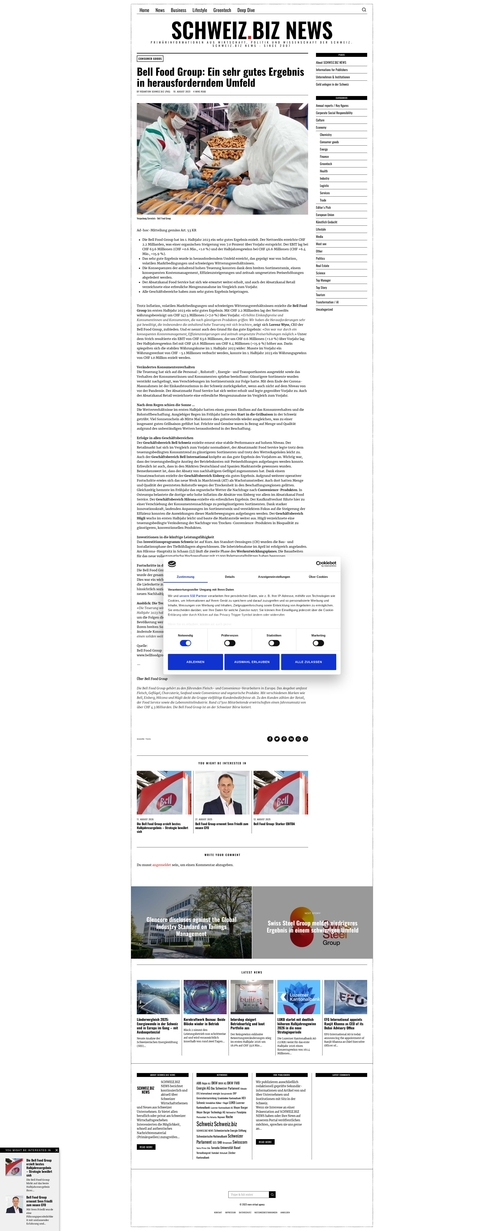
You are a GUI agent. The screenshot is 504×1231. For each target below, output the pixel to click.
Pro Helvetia (212, 1117)
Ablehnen (195, 661)
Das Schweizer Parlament (225, 1088)
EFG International (204, 1093)
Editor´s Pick (323, 207)
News (160, 9)
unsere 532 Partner (193, 595)
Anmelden (285, 1212)
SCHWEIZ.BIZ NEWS (204, 1130)
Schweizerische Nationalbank (211, 1136)
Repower (221, 1117)
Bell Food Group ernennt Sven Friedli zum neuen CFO (221, 825)
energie (216, 1093)
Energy (324, 149)
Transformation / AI (327, 302)
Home (144, 9)
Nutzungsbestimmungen (266, 1212)
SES (215, 1142)
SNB (219, 1142)
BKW (214, 1082)
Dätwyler (243, 1088)
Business (178, 9)
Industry (324, 178)
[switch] (229, 643)
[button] (272, 1194)
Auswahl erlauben (252, 661)
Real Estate (322, 265)
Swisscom (240, 1142)
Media (319, 236)
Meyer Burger (241, 1107)
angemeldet (161, 865)
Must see (321, 243)
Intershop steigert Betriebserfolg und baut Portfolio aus (248, 1023)
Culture (320, 120)
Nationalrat (231, 1112)
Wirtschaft (223, 1152)
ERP (234, 1093)
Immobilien (210, 1103)
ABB (198, 1083)
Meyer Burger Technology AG (210, 1112)
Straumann (227, 1142)
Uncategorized (324, 309)
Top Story (321, 287)
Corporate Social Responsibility (334, 112)
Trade (323, 200)
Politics (320, 258)
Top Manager (323, 280)
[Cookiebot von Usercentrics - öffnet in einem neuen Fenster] (319, 564)
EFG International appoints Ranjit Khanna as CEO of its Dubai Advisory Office (343, 1023)
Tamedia (215, 1147)
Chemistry (326, 134)
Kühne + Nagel (222, 1103)
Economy (321, 127)
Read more (146, 1147)
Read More (265, 1142)
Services (325, 192)
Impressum (230, 1212)
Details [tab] (230, 576)
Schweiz (204, 1123)
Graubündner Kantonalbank (229, 1098)
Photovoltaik (201, 1117)
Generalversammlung (206, 1098)
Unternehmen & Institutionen (333, 77)
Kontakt (218, 1212)
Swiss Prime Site (203, 1148)
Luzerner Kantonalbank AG (222, 1107)
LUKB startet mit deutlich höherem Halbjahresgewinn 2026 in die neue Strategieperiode (296, 1025)
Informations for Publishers (332, 69)
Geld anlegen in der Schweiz (332, 84)
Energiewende (226, 1093)
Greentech (222, 9)
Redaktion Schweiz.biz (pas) (155, 91)
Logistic (324, 185)
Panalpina (241, 1112)
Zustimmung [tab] (185, 576)
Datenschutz (245, 1212)
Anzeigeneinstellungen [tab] (274, 576)
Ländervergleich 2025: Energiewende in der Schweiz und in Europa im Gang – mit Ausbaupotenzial (157, 1025)
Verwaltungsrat (203, 1153)
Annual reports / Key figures (332, 105)
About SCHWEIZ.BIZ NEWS (331, 62)
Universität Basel (230, 1147)
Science (320, 273)
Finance (324, 156)
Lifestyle (200, 9)
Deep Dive (246, 9)
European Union (325, 214)
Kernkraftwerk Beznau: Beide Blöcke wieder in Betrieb (204, 1021)
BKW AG (222, 1083)
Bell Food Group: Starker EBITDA (274, 823)
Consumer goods (150, 59)
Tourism (320, 294)
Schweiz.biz (225, 1123)
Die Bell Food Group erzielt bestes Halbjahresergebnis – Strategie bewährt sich (162, 827)
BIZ (209, 1083)
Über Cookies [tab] (318, 576)
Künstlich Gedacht (326, 222)
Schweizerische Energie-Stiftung (230, 1130)
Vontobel (215, 1153)
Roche (229, 1116)
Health (324, 171)
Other (319, 251)
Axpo (204, 1083)
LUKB (232, 1102)
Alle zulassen (308, 661)
